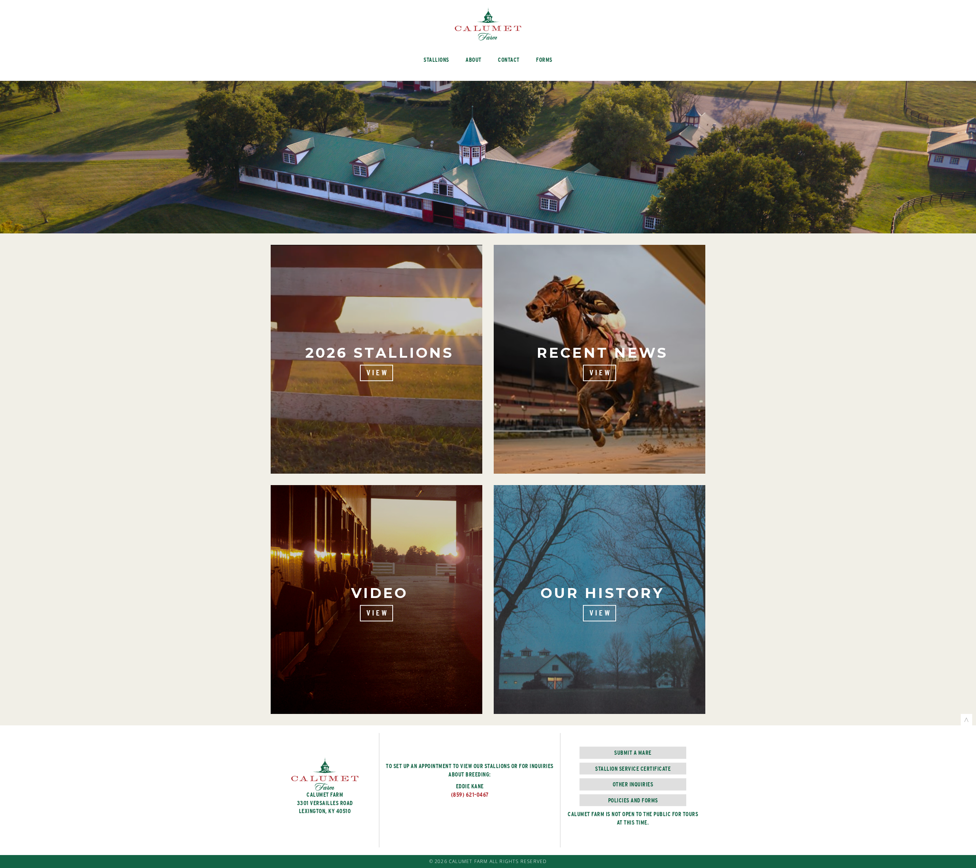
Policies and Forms (633, 800)
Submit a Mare (633, 752)
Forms (544, 59)
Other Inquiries (633, 784)
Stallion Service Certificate (633, 768)
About (474, 59)
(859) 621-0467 (470, 794)
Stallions (436, 59)
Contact (509, 59)
